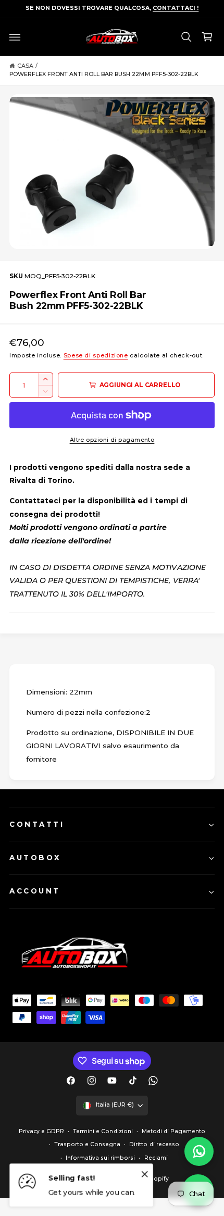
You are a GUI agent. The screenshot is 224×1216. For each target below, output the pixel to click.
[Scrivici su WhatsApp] (199, 1151)
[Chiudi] (144, 1173)
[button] (15, 37)
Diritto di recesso (154, 1144)
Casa (25, 66)
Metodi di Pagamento (173, 1131)
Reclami (156, 1158)
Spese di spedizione (96, 355)
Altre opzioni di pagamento (112, 440)
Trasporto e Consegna (87, 1144)
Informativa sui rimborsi (100, 1158)
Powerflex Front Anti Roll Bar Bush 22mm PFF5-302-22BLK (103, 74)
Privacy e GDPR (41, 1131)
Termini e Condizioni (102, 1131)
